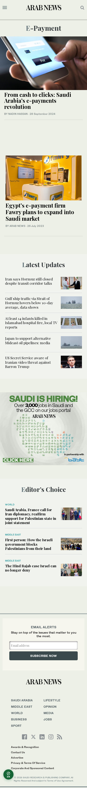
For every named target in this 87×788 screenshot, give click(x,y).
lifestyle (52, 700)
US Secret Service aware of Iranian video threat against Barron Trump (28, 362)
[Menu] (5, 7)
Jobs (48, 719)
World (9, 504)
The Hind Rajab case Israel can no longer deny (30, 567)
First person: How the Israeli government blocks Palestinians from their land (29, 544)
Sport (16, 725)
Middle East (13, 534)
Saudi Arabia (22, 700)
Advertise (17, 757)
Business (19, 719)
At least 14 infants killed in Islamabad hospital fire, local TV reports (31, 322)
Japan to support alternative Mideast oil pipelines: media (28, 340)
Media (49, 713)
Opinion (50, 706)
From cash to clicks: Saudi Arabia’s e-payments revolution (37, 100)
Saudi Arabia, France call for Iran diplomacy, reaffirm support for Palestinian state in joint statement (30, 516)
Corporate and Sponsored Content (32, 768)
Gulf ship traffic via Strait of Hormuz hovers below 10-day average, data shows (29, 302)
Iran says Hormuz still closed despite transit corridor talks (29, 281)
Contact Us (18, 752)
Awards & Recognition (25, 747)
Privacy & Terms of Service (28, 762)
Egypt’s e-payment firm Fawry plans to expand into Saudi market (39, 212)
